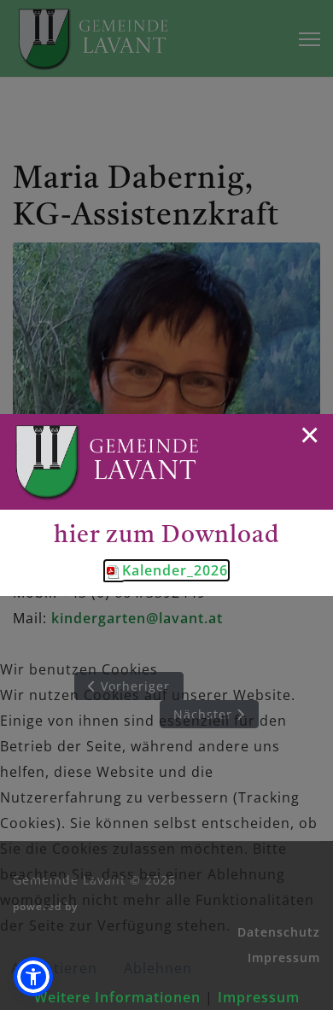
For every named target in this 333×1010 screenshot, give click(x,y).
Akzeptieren (54, 968)
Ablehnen (158, 968)
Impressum (259, 997)
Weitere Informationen (117, 997)
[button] (33, 976)
